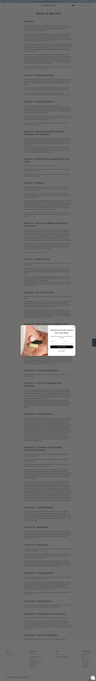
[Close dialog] (74, 327)
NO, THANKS (61, 351)
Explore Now (62, 346)
